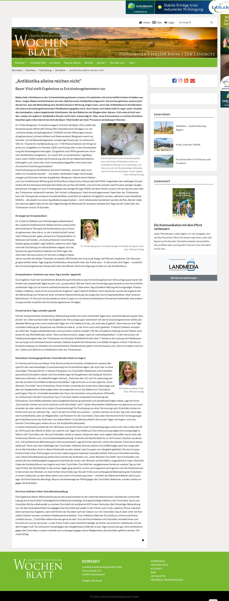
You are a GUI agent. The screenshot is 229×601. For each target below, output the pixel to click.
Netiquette (158, 575)
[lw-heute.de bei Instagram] (180, 81)
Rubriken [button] (20, 62)
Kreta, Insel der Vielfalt (188, 144)
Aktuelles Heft (38, 62)
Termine (88, 62)
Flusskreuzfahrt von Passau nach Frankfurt (193, 161)
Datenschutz (159, 564)
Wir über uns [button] (117, 62)
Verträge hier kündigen (167, 579)
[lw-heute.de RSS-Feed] (186, 81)
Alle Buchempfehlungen (183, 277)
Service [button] (100, 62)
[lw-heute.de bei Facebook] (174, 81)
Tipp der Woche (72, 62)
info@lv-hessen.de (92, 580)
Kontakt (156, 568)
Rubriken (31, 70)
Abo (159, 22)
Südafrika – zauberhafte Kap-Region (191, 127)
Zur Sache (54, 62)
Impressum (158, 561)
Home (146, 22)
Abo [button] (131, 62)
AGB (153, 572)
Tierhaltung (45, 70)
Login (171, 22)
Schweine (60, 70)
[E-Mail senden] (192, 81)
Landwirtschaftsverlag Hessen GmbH (119, 596)
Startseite (17, 70)
